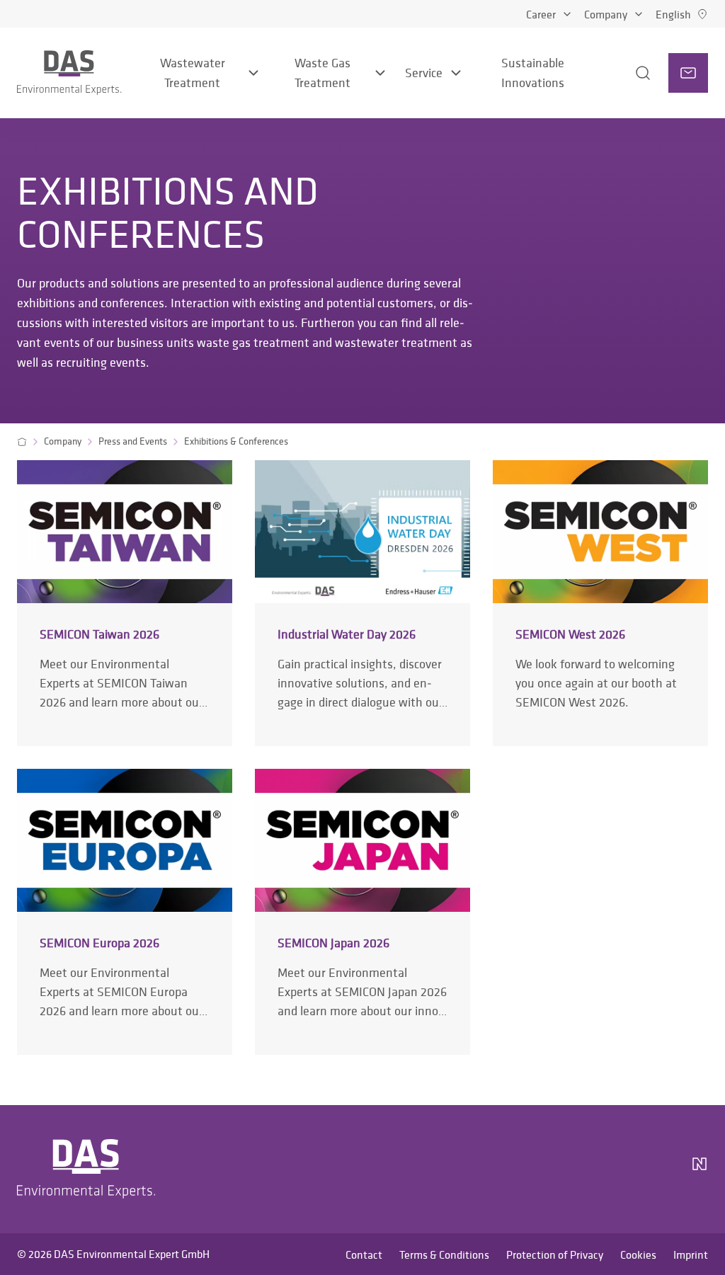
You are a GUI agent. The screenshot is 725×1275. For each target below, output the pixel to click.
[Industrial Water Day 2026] (362, 602)
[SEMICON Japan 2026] (362, 911)
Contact (364, 1254)
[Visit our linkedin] (586, 1169)
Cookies (638, 1254)
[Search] (623, 72)
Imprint (690, 1254)
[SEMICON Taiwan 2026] (124, 602)
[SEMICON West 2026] (600, 602)
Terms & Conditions (444, 1254)
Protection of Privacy (554, 1254)
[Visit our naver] (699, 1169)
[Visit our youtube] (620, 1169)
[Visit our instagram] (552, 1169)
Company (605, 14)
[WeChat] (660, 1169)
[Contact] (688, 73)
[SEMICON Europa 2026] (124, 911)
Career (541, 14)
